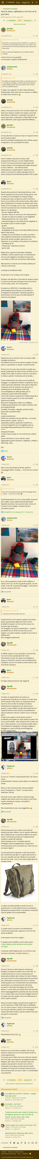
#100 (36, 1047)
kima (6, 1106)
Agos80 (9, 643)
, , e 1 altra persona (18, 512)
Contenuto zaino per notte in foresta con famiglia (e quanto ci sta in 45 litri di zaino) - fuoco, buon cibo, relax (21, 1114)
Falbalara (7, 1127)
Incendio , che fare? (13, 1104)
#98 (37, 966)
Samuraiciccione (7, 17)
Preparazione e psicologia (19, 1098)
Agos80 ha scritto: (7, 78)
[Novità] (32, 2)
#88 (37, 464)
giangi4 (10, 28)
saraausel (8, 1098)
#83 (37, 107)
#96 (37, 827)
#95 (37, 773)
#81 (37, 36)
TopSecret (10, 766)
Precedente (12, 20)
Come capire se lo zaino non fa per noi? (20, 1125)
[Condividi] (34, 36)
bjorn (9, 181)
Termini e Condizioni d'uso (15, 1152)
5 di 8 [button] (19, 20)
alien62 (10, 100)
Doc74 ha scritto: (7, 489)
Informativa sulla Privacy (8, 1154)
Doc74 (9, 347)
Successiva (27, 20)
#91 (37, 607)
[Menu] (2, 2)
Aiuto (19, 1154)
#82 (37, 74)
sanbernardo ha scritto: (9, 40)
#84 (37, 132)
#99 (37, 1031)
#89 (37, 485)
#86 (37, 189)
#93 (37, 677)
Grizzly (7, 1119)
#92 (37, 650)
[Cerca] (36, 2)
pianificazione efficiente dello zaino (19, 1133)
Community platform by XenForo (17, 1157)
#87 (37, 354)
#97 (37, 925)
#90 (37, 525)
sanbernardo (12, 67)
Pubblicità (25, 1154)
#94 (37, 693)
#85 (37, 155)
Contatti (3, 1152)
